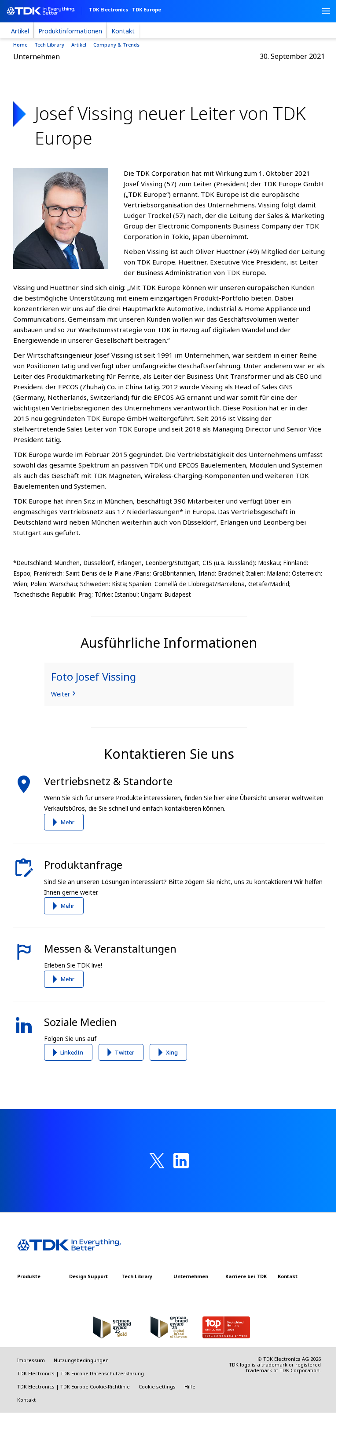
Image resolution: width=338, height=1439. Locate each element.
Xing (172, 1052)
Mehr (67, 822)
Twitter (124, 1052)
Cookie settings (157, 1386)
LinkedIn (71, 1052)
